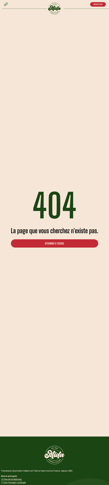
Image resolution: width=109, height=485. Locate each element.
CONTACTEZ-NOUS (97, 4)
